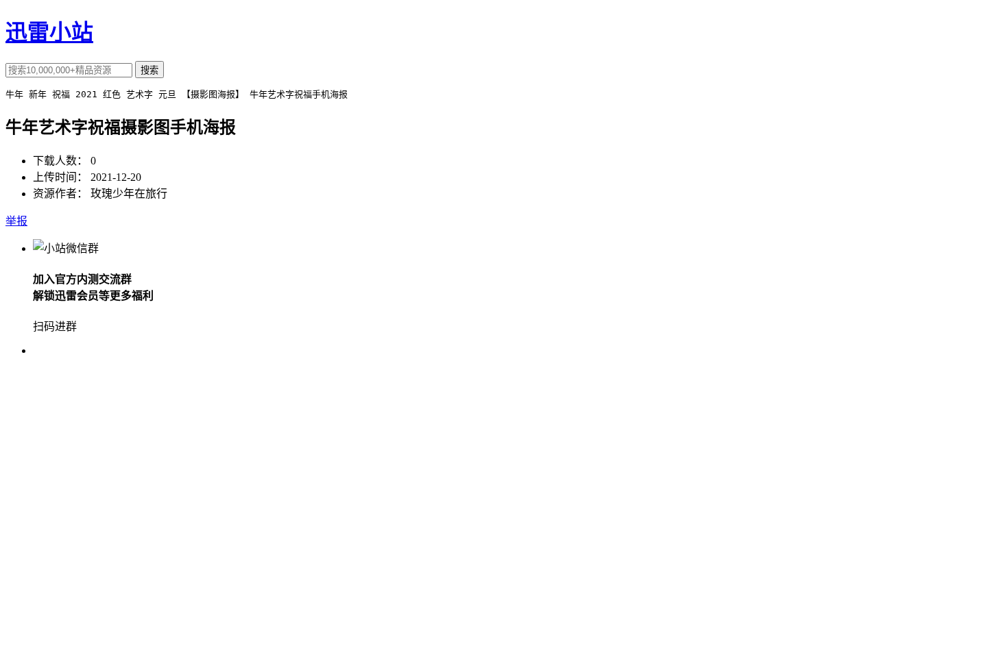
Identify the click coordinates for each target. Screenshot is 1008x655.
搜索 (149, 70)
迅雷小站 (49, 32)
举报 (16, 221)
